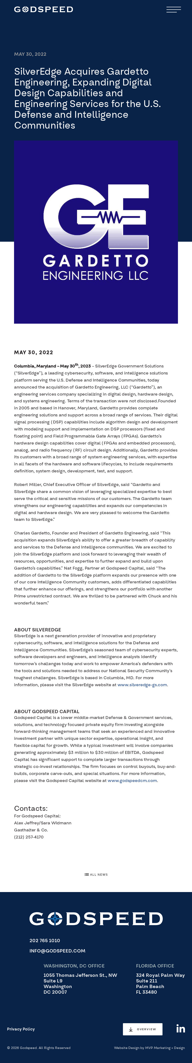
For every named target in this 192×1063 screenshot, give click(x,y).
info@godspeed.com (57, 951)
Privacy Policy (21, 1029)
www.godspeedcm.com (132, 781)
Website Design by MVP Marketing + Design (149, 1048)
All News (98, 874)
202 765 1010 (45, 940)
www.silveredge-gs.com (142, 685)
